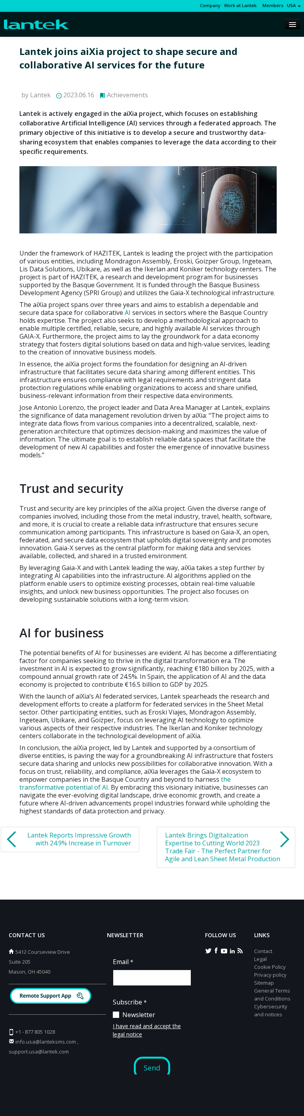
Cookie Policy (270, 966)
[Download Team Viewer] (52, 997)
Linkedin (232, 950)
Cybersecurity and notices (270, 1010)
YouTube (224, 950)
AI (128, 312)
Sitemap (264, 982)
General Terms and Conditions (272, 994)
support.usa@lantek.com (39, 1051)
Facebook (216, 950)
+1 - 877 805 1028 (35, 1031)
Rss (240, 950)
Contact (263, 951)
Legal (260, 959)
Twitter (208, 950)
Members (271, 5)
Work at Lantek (240, 5)
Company (210, 5)
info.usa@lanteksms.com (45, 1041)
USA (292, 5)
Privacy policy (270, 974)
